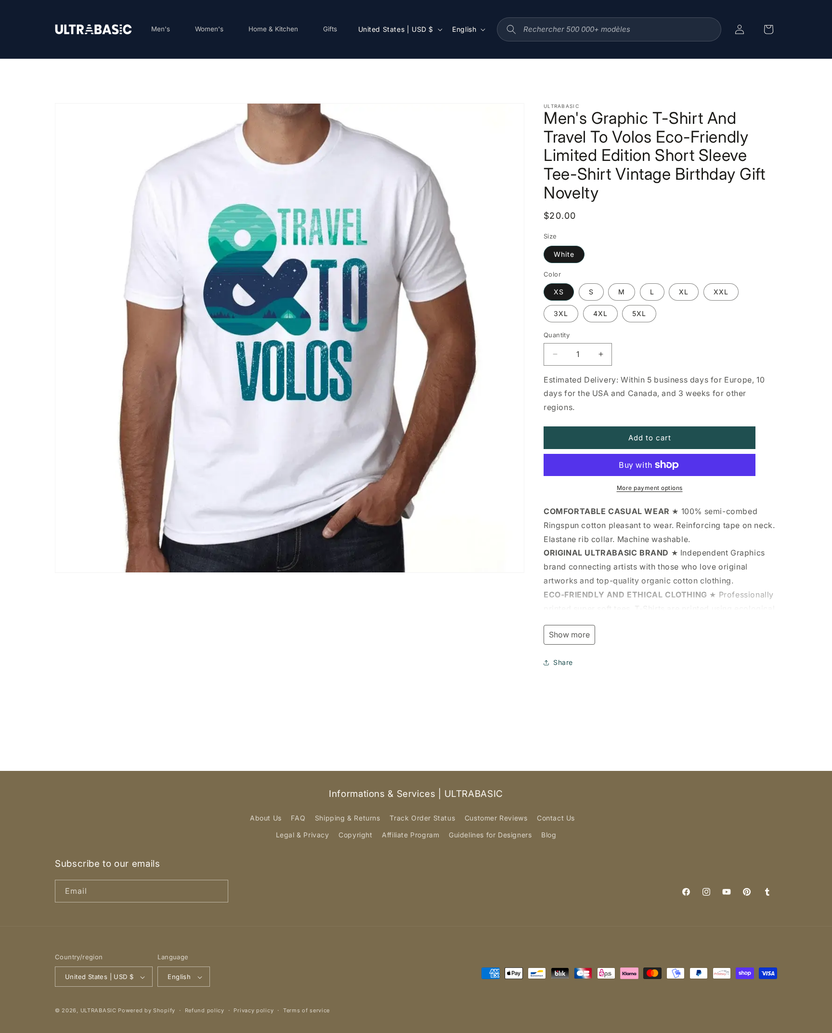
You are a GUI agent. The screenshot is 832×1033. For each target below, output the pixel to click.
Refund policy (204, 1010)
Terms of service (306, 1010)
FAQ (298, 818)
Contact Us (556, 818)
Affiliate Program (410, 835)
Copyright (355, 835)
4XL (600, 313)
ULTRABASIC (98, 1010)
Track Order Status (422, 818)
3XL (561, 313)
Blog (548, 835)
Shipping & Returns (347, 818)
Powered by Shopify (146, 1010)
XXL (721, 292)
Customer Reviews (496, 818)
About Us (266, 818)
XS (559, 292)
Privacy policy (253, 1010)
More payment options (650, 487)
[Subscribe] (217, 890)
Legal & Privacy (302, 835)
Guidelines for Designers (490, 835)
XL (684, 292)
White (564, 254)
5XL (639, 313)
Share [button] (563, 662)
